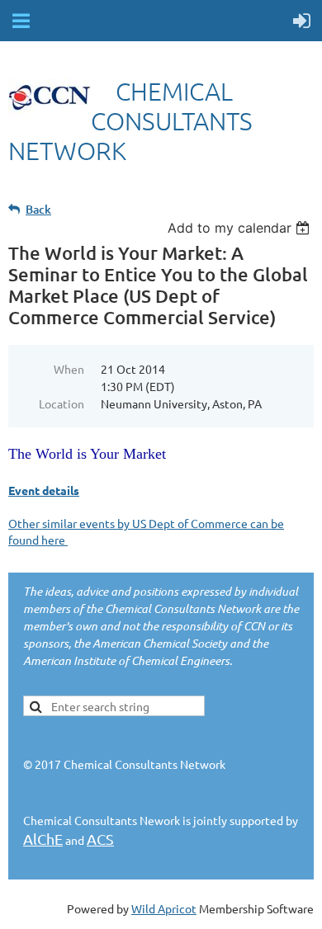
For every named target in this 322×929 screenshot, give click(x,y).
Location (61, 403)
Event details (43, 490)
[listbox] (241, 228)
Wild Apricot (164, 908)
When (69, 368)
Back (38, 209)
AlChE (43, 838)
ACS (100, 838)
